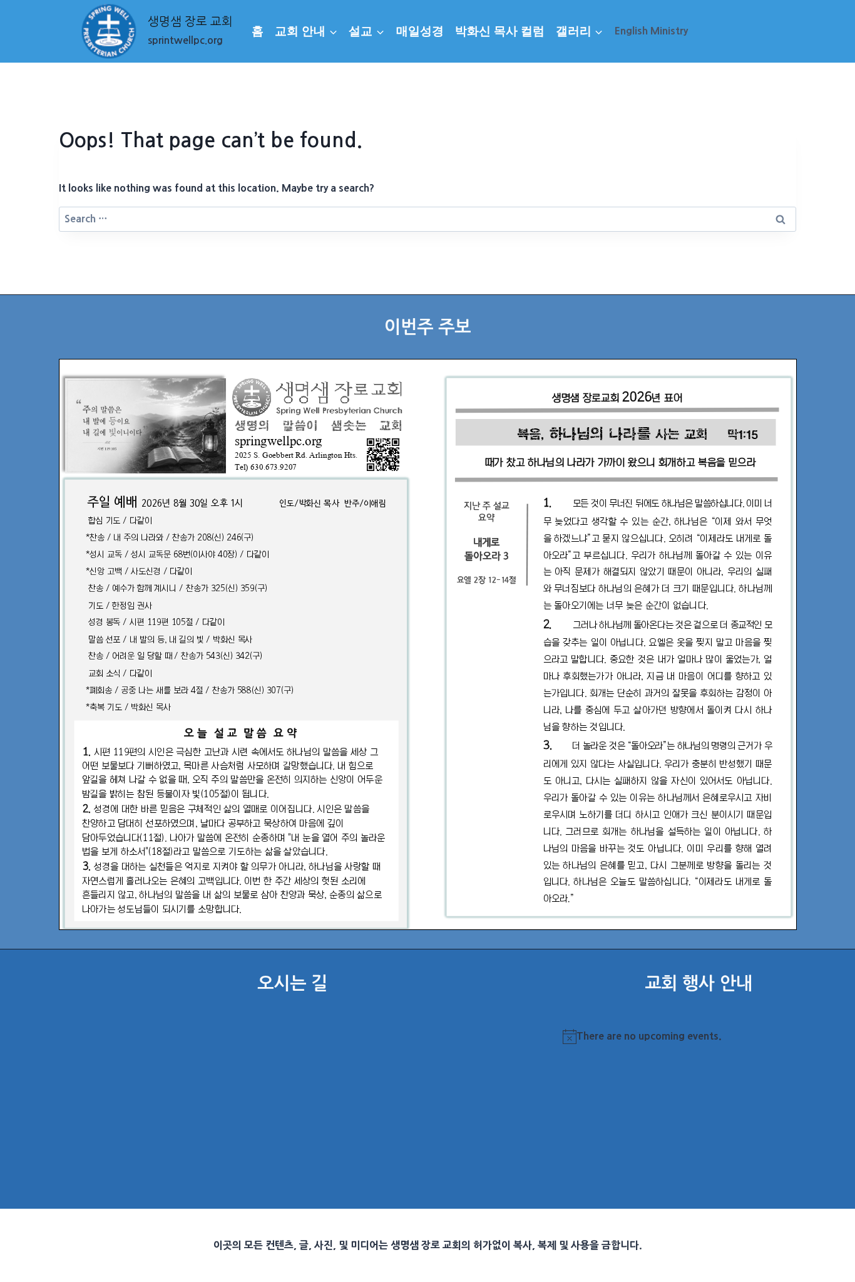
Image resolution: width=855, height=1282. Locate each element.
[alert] (698, 1036)
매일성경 (420, 31)
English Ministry (651, 31)
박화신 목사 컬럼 (500, 31)
